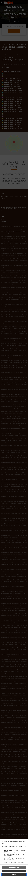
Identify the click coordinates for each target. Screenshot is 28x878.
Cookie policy (12, 862)
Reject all (14, 871)
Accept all (14, 874)
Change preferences (14, 867)
